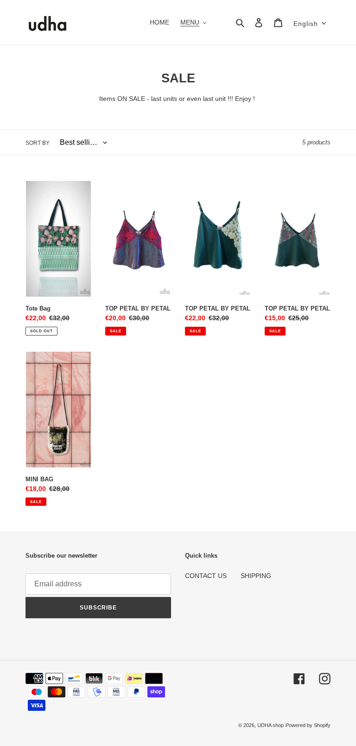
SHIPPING (256, 575)
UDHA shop (270, 725)
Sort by (37, 143)
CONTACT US (206, 575)
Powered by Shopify (308, 725)
